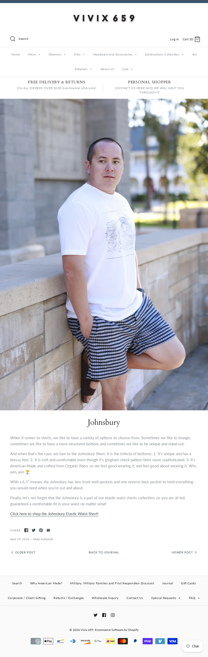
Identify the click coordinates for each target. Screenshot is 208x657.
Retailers (83, 69)
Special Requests (166, 598)
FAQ (194, 598)
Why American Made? (46, 583)
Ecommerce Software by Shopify (116, 630)
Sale (127, 69)
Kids (79, 54)
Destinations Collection (164, 54)
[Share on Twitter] (34, 530)
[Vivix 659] (104, 11)
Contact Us (135, 598)
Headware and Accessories (115, 54)
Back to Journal (104, 552)
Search (17, 583)
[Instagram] (113, 615)
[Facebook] (104, 615)
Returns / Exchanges (69, 598)
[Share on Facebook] (26, 530)
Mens (34, 54)
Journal (167, 583)
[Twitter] (95, 615)
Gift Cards (188, 583)
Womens (57, 54)
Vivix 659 (87, 630)
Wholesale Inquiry (105, 598)
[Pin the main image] (41, 530)
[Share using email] (48, 530)
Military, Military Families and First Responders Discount (112, 583)
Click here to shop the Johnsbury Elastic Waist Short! (54, 513)
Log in (174, 39)
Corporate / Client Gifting (27, 598)
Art (194, 54)
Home (15, 54)
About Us (107, 69)
